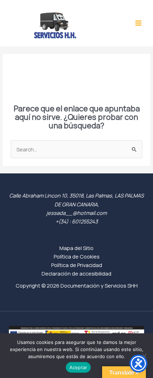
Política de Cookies (77, 256)
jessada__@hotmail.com (76, 212)
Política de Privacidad (76, 264)
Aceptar (78, 367)
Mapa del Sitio (76, 247)
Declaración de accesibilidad (76, 273)
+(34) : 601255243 (77, 221)
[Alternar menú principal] (138, 23)
